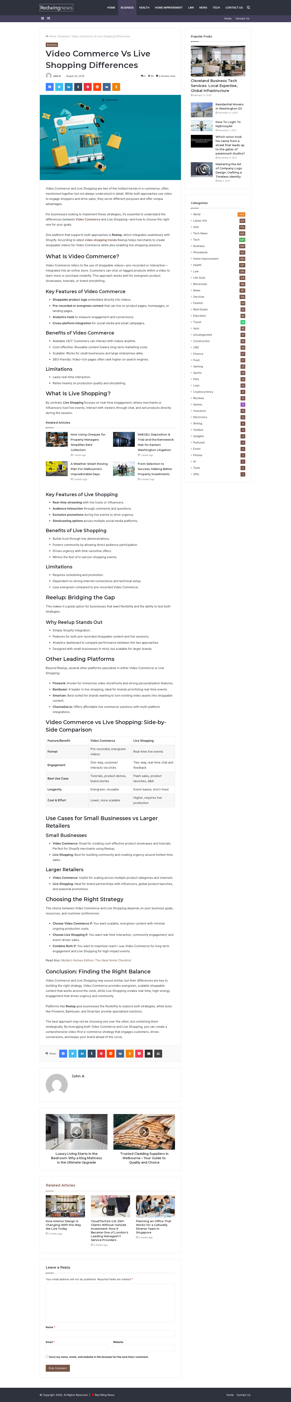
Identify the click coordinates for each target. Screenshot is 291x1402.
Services (198, 296)
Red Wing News (104, 1394)
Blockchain (200, 284)
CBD (196, 347)
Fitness (197, 455)
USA (196, 227)
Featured (198, 442)
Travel (197, 322)
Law (191, 7)
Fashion (198, 303)
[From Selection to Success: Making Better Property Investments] (124, 468)
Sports (197, 372)
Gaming (198, 366)
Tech (216, 7)
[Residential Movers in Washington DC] (202, 109)
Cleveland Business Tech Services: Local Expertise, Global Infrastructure (214, 86)
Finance (198, 353)
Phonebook (200, 252)
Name (50, 1327)
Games (197, 404)
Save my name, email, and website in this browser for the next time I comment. (99, 1356)
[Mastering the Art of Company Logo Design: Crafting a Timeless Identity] (202, 169)
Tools (196, 467)
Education (199, 315)
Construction (201, 341)
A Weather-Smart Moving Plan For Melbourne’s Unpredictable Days (89, 469)
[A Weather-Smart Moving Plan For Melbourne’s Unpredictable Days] (57, 468)
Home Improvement (169, 7)
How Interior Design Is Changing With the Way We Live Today (63, 1224)
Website (118, 1342)
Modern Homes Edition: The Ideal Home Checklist (96, 960)
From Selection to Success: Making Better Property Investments (155, 469)
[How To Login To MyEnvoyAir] (202, 125)
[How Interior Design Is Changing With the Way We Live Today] (65, 1206)
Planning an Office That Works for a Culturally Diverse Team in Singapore (153, 1226)
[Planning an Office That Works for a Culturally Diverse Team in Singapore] (155, 1206)
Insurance (199, 410)
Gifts (196, 474)
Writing (197, 423)
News (203, 7)
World (196, 214)
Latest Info (200, 220)
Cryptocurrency (203, 391)
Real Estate (200, 309)
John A (57, 75)
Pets (196, 379)
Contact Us (234, 7)
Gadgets (198, 436)
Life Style (199, 277)
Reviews (198, 398)
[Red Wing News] (56, 7)
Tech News (200, 233)
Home (111, 7)
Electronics (200, 417)
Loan (196, 385)
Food (196, 360)
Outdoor (198, 429)
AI (194, 461)
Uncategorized (202, 334)
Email (50, 1342)
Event (197, 448)
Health (144, 7)
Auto (196, 328)
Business (127, 7)
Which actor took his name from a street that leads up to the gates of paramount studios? (230, 145)
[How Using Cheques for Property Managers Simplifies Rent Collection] (57, 439)
